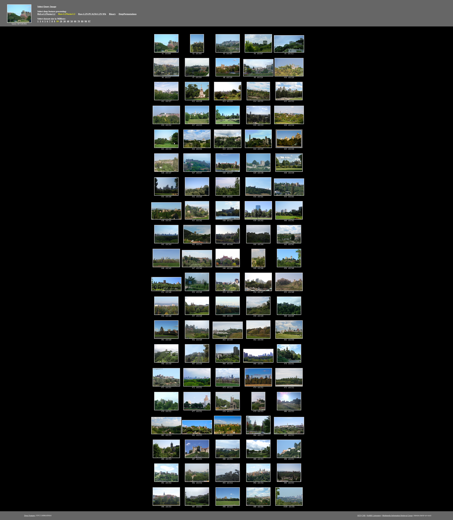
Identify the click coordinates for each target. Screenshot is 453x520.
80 (82, 21)
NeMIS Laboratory (374, 516)
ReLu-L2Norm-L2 (46, 14)
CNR (363, 516)
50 (71, 21)
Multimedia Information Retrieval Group (397, 516)
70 (79, 21)
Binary (112, 14)
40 (68, 21)
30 (64, 21)
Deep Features (29, 516)
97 (89, 21)
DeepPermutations (127, 14)
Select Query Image (46, 6)
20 (61, 21)
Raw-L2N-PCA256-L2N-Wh (92, 14)
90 (86, 21)
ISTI (359, 516)
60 (75, 21)
